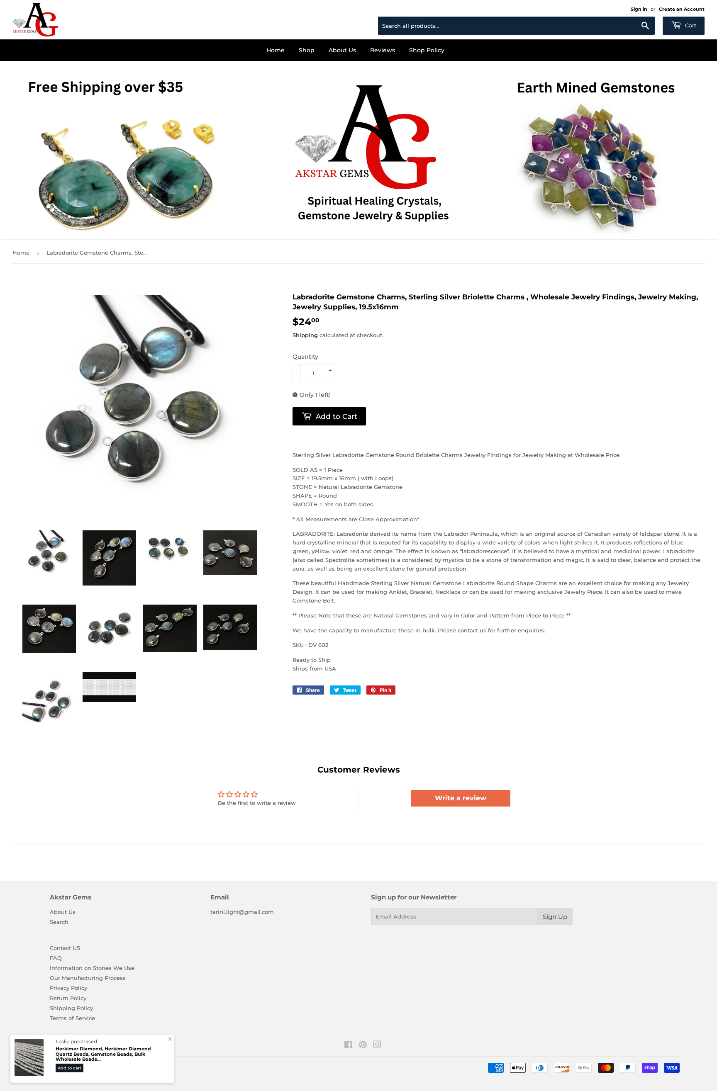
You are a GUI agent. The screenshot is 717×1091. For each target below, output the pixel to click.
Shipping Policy (71, 1008)
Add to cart (69, 1068)
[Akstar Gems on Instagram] (377, 1045)
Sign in (639, 9)
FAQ (56, 958)
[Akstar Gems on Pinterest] (362, 1045)
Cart (689, 25)
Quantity (305, 356)
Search (59, 921)
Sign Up (555, 917)
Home (275, 50)
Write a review (460, 798)
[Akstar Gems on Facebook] (348, 1045)
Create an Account (682, 9)
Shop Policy (426, 50)
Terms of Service (72, 1018)
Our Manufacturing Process (88, 977)
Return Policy (68, 998)
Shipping (305, 335)
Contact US (65, 948)
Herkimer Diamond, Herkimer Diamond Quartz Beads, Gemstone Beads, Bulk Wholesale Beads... (103, 1054)
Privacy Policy (68, 987)
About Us (342, 50)
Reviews (382, 50)
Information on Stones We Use (92, 968)
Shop (307, 50)
